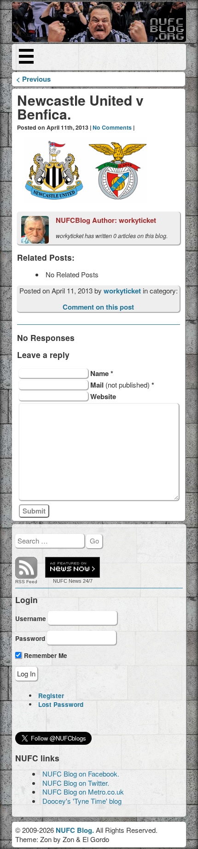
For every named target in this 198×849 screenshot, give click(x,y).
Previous (33, 79)
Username (30, 618)
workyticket (123, 291)
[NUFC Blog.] (99, 22)
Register (51, 695)
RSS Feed (26, 581)
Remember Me (44, 655)
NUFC (60, 581)
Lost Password (60, 704)
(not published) (122, 384)
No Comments (112, 127)
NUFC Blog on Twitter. (75, 783)
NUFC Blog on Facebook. (80, 773)
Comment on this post (98, 307)
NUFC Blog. (75, 830)
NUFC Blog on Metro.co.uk (83, 791)
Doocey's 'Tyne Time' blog (82, 801)
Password (30, 638)
